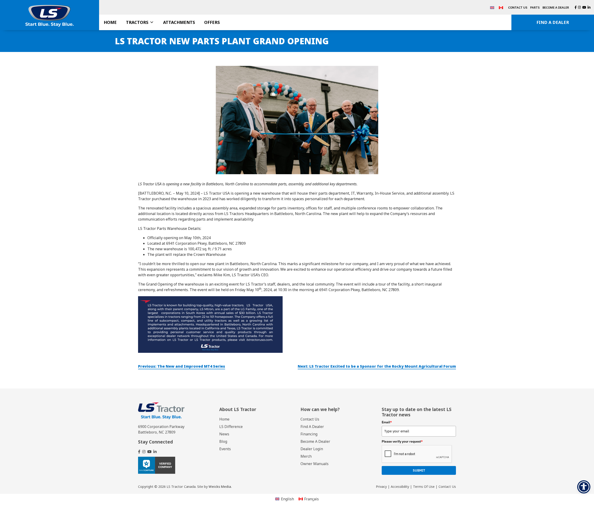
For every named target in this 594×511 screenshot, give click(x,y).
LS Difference (231, 426)
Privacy (381, 486)
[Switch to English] (492, 7)
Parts (535, 7)
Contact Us (517, 7)
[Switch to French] (501, 7)
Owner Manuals (314, 463)
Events (225, 448)
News (224, 434)
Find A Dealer (552, 22)
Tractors (137, 22)
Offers (212, 22)
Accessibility (400, 486)
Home (110, 22)
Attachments (179, 22)
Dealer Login (311, 448)
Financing (308, 434)
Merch (306, 456)
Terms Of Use (424, 486)
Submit (419, 470)
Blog (223, 441)
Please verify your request (402, 441)
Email (387, 422)
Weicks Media (220, 486)
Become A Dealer (555, 7)
